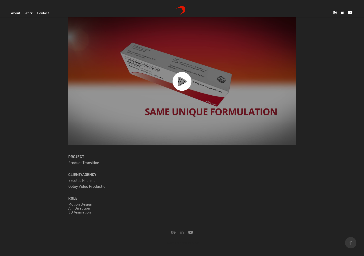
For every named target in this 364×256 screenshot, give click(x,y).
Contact (43, 13)
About (15, 13)
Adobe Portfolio (189, 242)
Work (29, 13)
